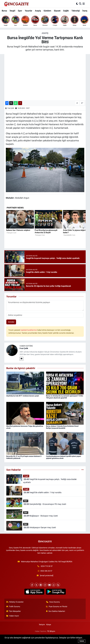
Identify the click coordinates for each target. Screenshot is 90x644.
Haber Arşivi (14, 616)
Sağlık (66, 10)
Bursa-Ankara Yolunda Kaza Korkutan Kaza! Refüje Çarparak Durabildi (62, 427)
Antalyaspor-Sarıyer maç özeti (40, 527)
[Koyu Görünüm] (77, 4)
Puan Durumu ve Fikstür (58, 606)
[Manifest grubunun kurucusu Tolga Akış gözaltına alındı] (25, 413)
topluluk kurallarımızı (29, 330)
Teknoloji (75, 10)
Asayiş (38, 10)
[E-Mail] (21, 359)
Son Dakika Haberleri (57, 611)
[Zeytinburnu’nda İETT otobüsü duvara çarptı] (25, 383)
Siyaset (57, 10)
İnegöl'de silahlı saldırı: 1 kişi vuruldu (42, 492)
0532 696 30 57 (46, 571)
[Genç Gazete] (16, 3)
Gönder (11, 322)
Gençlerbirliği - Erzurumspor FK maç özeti (45, 504)
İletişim (42, 624)
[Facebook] (32, 585)
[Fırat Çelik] (12, 350)
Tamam (81, 641)
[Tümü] (82, 470)
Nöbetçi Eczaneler (16, 602)
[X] (36, 585)
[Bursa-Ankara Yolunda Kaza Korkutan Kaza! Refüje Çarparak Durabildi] (65, 413)
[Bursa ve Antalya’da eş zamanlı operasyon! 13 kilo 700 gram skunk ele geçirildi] (65, 383)
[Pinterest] (41, 585)
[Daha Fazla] (20, 103)
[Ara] (80, 4)
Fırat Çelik (11, 108)
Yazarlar (28, 10)
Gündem (47, 10)
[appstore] (34, 592)
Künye (48, 624)
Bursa (4, 10)
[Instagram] (45, 585)
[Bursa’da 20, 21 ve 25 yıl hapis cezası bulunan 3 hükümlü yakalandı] (25, 443)
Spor (20, 10)
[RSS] (58, 585)
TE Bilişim (51, 631)
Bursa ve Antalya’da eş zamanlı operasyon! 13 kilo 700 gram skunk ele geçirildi (64, 397)
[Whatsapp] (54, 585)
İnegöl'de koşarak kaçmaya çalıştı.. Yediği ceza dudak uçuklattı (50, 480)
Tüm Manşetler (15, 611)
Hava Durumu (54, 602)
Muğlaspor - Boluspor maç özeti (41, 516)
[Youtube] (49, 585)
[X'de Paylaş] (11, 103)
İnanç (84, 10)
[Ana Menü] (83, 4)
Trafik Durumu (14, 606)
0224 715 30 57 (46, 566)
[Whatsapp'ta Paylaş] (16, 103)
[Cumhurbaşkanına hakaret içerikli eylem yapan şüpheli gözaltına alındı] (65, 443)
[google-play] (55, 592)
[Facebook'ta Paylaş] (7, 103)
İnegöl (12, 10)
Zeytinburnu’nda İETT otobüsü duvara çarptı (22, 396)
